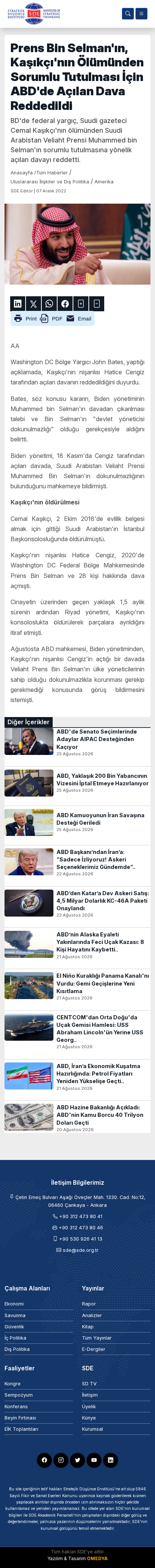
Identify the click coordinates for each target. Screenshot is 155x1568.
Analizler (92, 1315)
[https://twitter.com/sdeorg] (77, 1460)
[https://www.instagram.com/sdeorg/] (60, 1460)
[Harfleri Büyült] (80, 303)
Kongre (13, 1383)
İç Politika (15, 1338)
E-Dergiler (93, 1349)
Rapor (89, 1304)
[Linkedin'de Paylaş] (17, 303)
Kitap (88, 1326)
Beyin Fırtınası (20, 1418)
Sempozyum (19, 1395)
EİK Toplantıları (21, 1429)
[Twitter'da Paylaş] (33, 303)
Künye (89, 1418)
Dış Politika (17, 1349)
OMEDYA (97, 1558)
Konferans (16, 1406)
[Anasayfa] (32, 13)
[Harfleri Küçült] (96, 303)
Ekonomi (14, 1304)
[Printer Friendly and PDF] (52, 317)
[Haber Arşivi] (128, 14)
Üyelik (89, 1406)
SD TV (89, 1383)
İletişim (90, 1395)
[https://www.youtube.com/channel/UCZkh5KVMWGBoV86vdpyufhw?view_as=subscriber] (94, 1460)
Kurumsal (92, 1429)
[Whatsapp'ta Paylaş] (49, 303)
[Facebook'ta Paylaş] (65, 303)
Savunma (15, 1315)
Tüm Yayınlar (97, 1338)
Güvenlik (14, 1326)
